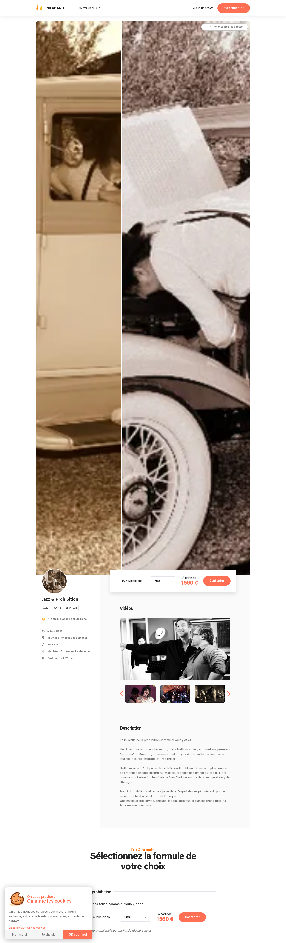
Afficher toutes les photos (226, 26)
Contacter (217, 580)
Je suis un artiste (202, 8)
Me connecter (234, 8)
